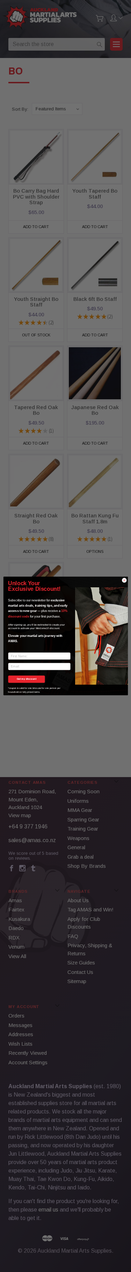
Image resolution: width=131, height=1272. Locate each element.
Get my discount (26, 679)
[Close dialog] (124, 580)
